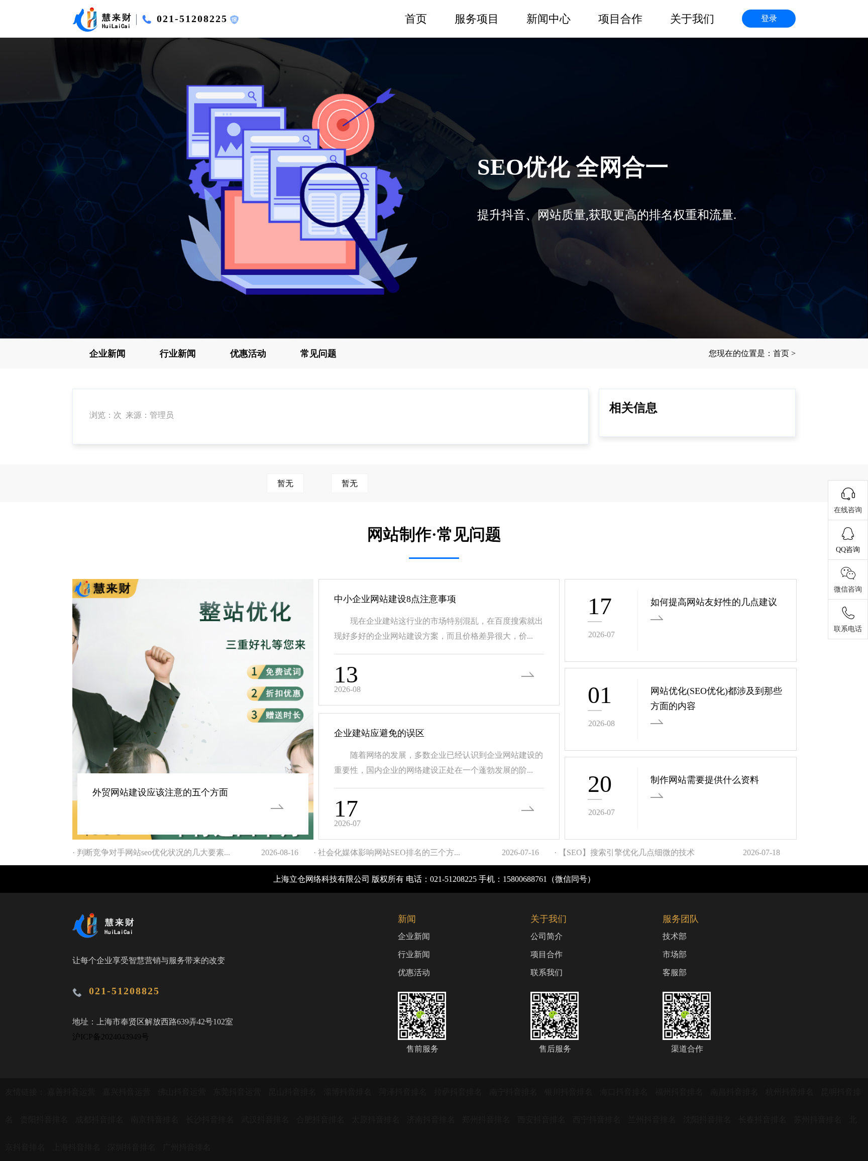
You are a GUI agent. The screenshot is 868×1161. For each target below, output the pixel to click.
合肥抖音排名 (321, 1119)
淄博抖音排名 (348, 1092)
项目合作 (620, 19)
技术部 (675, 936)
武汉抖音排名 (266, 1119)
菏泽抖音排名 (404, 1092)
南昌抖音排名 (735, 1092)
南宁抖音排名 (514, 1092)
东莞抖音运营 (238, 1092)
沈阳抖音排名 (708, 1119)
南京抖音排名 (156, 1119)
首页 (416, 19)
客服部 (675, 972)
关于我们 (692, 19)
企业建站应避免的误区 (379, 733)
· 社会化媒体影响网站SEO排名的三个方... (386, 852)
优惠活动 (248, 354)
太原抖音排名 (377, 1119)
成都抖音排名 (100, 1119)
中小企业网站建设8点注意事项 (395, 599)
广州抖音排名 (187, 1147)
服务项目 (477, 19)
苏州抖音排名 (819, 1119)
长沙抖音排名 (211, 1119)
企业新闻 (107, 354)
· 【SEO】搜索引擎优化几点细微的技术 (624, 852)
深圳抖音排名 (132, 1147)
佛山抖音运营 (183, 1092)
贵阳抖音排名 (45, 1119)
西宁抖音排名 (598, 1119)
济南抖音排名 (432, 1119)
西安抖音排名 (542, 1119)
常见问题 (318, 354)
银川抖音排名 (570, 1092)
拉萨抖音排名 (459, 1092)
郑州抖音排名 (487, 1119)
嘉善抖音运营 (72, 1092)
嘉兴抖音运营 (127, 1092)
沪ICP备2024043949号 (110, 1036)
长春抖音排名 (763, 1119)
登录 (769, 18)
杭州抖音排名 (791, 1092)
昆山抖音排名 (293, 1092)
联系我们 (546, 972)
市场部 (675, 954)
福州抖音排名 (680, 1092)
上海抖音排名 (77, 1147)
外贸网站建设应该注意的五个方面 (160, 792)
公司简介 (546, 936)
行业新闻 (178, 354)
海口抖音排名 (625, 1092)
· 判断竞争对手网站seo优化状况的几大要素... (151, 852)
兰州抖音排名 (653, 1119)
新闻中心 (548, 19)
